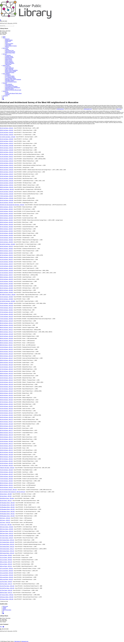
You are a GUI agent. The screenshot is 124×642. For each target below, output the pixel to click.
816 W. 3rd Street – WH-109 (6, 336)
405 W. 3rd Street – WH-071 (6, 250)
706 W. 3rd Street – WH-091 (6, 309)
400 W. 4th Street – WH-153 (6, 393)
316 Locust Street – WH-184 (6, 577)
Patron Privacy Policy (10, 52)
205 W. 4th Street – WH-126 (6, 353)
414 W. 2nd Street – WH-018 (6, 160)
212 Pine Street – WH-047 (6, 581)
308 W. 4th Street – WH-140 (6, 373)
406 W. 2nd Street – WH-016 (6, 152)
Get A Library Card (9, 50)
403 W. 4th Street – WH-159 (6, 397)
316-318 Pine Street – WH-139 (7, 588)
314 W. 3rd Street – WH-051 (6, 237)
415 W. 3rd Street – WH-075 (6, 268)
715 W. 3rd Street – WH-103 (6, 316)
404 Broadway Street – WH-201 (7, 513)
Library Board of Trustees (11, 45)
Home (4, 36)
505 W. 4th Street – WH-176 (6, 426)
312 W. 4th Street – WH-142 (6, 380)
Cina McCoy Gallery (9, 76)
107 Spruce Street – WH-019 (6, 594)
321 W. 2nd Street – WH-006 (6, 139)
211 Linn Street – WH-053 (6, 557)
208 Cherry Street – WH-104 (6, 531)
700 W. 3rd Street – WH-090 (6, 303)
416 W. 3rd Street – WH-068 (6, 270)
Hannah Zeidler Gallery (10, 78)
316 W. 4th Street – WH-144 (6, 386)
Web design (17, 641)
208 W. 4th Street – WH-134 (6, 360)
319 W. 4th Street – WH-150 (6, 391)
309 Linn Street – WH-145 (6, 561)
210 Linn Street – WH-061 (6, 555)
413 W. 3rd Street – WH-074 (6, 263)
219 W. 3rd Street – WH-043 (6, 215)
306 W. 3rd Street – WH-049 (6, 224)
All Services (8, 55)
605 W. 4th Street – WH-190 (6, 456)
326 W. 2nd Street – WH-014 (6, 143)
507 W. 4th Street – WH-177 (6, 430)
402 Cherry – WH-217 (5, 520)
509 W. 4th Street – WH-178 (6, 434)
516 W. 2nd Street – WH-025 (6, 182)
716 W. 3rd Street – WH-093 (6, 318)
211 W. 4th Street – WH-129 (6, 364)
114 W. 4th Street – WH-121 (6, 347)
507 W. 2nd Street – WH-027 (6, 174)
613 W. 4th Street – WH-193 (6, 463)
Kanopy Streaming (9, 67)
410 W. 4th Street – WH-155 (6, 406)
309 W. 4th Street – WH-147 (6, 375)
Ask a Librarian (8, 84)
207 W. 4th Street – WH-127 (6, 358)
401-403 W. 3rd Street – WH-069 (7, 244)
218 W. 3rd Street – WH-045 (6, 213)
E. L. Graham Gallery (10, 77)
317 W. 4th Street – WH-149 (6, 388)
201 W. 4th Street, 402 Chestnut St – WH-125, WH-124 (12, 491)
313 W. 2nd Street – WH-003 (6, 132)
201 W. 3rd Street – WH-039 (6, 202)
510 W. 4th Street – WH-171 (6, 437)
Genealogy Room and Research (12, 87)
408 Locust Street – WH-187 (6, 579)
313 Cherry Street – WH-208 (6, 535)
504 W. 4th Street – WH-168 (6, 423)
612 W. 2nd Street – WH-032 (6, 191)
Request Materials (9, 62)
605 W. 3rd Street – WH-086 (6, 290)
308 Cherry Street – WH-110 (6, 533)
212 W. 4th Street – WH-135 (6, 366)
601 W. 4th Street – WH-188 (6, 452)
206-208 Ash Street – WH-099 (7, 498)
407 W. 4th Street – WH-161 (6, 402)
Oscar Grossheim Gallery (11, 81)
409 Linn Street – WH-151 (6, 566)
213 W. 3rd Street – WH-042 (6, 209)
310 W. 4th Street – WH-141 (6, 377)
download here (60, 109)
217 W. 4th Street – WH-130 (6, 369)
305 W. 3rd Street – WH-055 (6, 222)
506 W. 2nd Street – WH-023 (6, 171)
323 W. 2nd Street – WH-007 (6, 141)
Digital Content (6, 65)
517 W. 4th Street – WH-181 (6, 448)
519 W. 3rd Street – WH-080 (6, 285)
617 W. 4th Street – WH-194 (6, 465)
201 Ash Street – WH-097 (6, 496)
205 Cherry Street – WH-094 (6, 526)
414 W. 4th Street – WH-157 (6, 410)
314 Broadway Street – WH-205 (7, 511)
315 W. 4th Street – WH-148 (6, 384)
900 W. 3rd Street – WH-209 (6, 338)
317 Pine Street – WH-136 (6, 590)
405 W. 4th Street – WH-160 (6, 399)
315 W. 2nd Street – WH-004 (6, 134)
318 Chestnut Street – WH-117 (7, 548)
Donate (7, 92)
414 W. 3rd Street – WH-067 (6, 266)
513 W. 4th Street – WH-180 (6, 441)
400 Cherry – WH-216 (5, 518)
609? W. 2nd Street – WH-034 (7, 189)
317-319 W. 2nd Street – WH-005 (7, 136)
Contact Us (5, 95)
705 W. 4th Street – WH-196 (6, 472)
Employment (8, 41)
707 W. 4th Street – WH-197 (6, 474)
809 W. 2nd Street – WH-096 (6, 198)
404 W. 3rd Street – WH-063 (6, 248)
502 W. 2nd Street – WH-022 (6, 167)
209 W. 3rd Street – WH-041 (6, 207)
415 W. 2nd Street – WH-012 (6, 163)
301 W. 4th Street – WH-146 (6, 371)
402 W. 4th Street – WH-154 (6, 395)
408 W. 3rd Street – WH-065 (6, 257)
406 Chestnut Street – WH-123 (7, 551)
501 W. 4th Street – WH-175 (6, 419)
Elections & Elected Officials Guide (13, 89)
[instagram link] (3, 96)
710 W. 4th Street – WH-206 (6, 478)
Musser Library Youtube (10, 71)
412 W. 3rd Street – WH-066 (6, 261)
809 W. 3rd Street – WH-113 (6, 331)
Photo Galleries (6, 73)
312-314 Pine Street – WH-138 (7, 586)
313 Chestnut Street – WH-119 (7, 544)
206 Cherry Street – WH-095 (6, 529)
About (4, 37)
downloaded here (88, 109)
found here (119, 109)
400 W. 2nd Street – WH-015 (6, 147)
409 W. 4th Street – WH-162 (6, 404)
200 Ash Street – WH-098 (6, 494)
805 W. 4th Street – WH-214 (6, 485)
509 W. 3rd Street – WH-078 (6, 277)
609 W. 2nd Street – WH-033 (6, 187)
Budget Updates (9, 40)
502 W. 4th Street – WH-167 (6, 421)
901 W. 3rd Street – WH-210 (6, 340)
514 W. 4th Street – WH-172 (6, 443)
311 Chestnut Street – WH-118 (7, 542)
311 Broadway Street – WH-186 (7, 505)
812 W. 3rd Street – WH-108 (6, 334)
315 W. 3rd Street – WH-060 (6, 239)
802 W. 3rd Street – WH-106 (6, 325)
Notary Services (8, 60)
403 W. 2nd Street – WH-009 (6, 150)
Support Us (5, 91)
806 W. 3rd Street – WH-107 (6, 327)
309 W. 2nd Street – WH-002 (6, 130)
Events (4, 608)
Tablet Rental (8, 64)
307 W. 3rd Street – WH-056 (6, 226)
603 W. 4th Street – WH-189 (6, 454)
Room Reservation (7, 609)
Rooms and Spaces (9, 63)
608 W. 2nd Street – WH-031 (6, 185)
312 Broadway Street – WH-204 (7, 507)
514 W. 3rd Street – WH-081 (6, 281)
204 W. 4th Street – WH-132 (6, 351)
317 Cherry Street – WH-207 (6, 537)
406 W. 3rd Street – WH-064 (6, 253)
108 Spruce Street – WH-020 (6, 597)
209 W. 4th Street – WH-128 (6, 362)
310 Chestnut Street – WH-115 (7, 540)
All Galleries (8, 74)
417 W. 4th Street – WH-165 (6, 415)
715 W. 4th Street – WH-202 (6, 480)
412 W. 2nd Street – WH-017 (6, 158)
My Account (5, 48)
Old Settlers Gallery (9, 80)
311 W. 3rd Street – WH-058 (6, 233)
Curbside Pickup (9, 56)
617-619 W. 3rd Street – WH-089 (7, 301)
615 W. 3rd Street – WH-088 (6, 299)
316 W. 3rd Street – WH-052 (6, 242)
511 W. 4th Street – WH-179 (6, 439)
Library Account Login (10, 51)
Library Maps (8, 44)
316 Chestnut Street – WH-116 (7, 546)
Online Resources (9, 85)
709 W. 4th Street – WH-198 (6, 476)
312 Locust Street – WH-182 (6, 572)
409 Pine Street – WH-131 (6, 592)
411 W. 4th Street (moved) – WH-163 (8, 489)
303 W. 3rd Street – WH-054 (6, 220)
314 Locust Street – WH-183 (6, 575)
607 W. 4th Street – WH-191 (6, 458)
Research (5, 83)
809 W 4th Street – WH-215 (6, 345)
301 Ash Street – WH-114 (6, 500)
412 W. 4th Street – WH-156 (6, 408)
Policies (7, 47)
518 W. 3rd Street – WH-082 (6, 283)
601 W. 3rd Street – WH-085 (6, 288)
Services (5, 54)
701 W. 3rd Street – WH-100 (6, 305)
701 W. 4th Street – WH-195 (6, 469)
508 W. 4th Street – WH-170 (6, 432)
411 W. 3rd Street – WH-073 (6, 259)
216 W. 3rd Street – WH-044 (6, 211)
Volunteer (7, 94)
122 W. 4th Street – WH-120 (6, 349)
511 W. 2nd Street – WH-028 (6, 178)
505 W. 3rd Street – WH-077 (6, 274)
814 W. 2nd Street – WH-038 (6, 200)
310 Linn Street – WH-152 (6, 564)
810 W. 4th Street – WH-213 (6, 487)
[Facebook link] (3, 98)
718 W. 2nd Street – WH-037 (6, 196)
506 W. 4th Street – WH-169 (6, 428)
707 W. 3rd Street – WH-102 (6, 312)
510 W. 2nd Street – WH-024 (6, 176)
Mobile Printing (8, 59)
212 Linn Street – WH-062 (6, 559)
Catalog (7, 49)
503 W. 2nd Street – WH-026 (6, 169)
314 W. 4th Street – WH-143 (6, 382)
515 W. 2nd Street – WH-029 (6, 180)
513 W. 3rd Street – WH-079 (6, 279)
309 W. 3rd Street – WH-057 (6, 228)
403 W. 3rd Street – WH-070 (6, 246)
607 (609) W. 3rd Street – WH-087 (7, 294)
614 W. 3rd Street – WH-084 (6, 296)
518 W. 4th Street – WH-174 (6, 450)
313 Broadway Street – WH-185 (7, 509)
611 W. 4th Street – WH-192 (6, 461)
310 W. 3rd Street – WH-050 (6, 231)
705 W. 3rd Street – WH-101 (6, 307)
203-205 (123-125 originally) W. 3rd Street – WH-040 (12, 204)
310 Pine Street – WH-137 (6, 583)
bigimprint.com (25, 641)
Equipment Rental (9, 57)
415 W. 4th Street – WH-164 (6, 412)
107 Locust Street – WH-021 (6, 568)
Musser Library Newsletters (11, 70)
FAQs (6, 42)
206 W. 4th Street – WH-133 (6, 356)
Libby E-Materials (9, 69)
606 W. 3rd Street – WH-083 (6, 292)
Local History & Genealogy (11, 86)
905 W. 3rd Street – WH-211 (6, 342)
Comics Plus (8, 66)
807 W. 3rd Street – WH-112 (6, 329)
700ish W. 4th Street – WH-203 (7, 467)
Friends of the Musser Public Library (13, 93)
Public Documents (9, 88)
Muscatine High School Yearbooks (13, 79)
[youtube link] (3, 99)
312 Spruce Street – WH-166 (6, 599)
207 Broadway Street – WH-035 (7, 502)
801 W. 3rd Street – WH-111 (6, 323)
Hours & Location (9, 43)
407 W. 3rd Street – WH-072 (6, 255)
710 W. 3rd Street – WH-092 (6, 314)
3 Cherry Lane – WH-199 (5, 524)
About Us (7, 38)
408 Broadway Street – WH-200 (7, 515)
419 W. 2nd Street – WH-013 (6, 165)
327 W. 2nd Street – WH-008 (6, 145)
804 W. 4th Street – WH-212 (6, 483)
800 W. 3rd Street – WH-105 (6, 320)
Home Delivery (8, 58)
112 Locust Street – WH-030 (6, 570)
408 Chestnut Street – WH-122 (7, 553)
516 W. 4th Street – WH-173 (6, 445)
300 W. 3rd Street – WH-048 (6, 217)
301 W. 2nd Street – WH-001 (6, 128)
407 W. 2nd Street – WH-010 (6, 154)
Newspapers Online (9, 72)
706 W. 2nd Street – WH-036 (6, 193)
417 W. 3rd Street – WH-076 (6, 272)
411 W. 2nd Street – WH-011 (6, 156)
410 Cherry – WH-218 (5, 522)
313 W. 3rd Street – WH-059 (6, 235)
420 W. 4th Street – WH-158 (6, 417)
